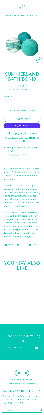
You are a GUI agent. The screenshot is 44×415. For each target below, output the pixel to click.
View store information (16, 160)
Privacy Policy (14, 379)
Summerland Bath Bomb (26, 15)
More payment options (22, 133)
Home (8, 15)
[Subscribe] (36, 347)
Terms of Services (17, 384)
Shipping (11, 90)
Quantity (8, 96)
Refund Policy (29, 379)
